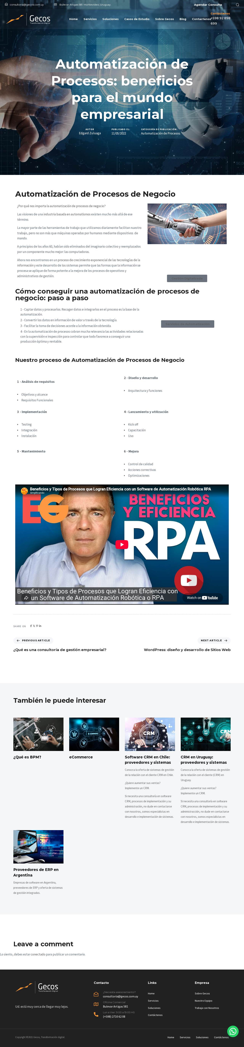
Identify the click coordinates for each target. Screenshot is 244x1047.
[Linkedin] (40, 626)
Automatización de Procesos (160, 133)
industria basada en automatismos (67, 214)
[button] (236, 4)
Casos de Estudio (136, 19)
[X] (34, 626)
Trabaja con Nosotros (207, 1008)
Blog (183, 19)
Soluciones (110, 19)
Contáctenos (155, 1015)
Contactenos (201, 19)
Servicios (90, 19)
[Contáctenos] (223, 19)
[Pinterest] (37, 626)
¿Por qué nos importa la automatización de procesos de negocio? (61, 206)
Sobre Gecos (164, 19)
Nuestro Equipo (203, 1000)
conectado (38, 954)
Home (73, 19)
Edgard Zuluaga (90, 133)
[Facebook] (31, 626)
